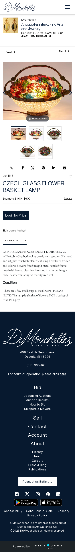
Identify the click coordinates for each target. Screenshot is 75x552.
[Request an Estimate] (37, 478)
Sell (37, 418)
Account (37, 435)
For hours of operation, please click (37, 374)
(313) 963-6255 (37, 365)
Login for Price (15, 215)
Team (37, 456)
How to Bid (38, 404)
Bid (37, 387)
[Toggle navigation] (67, 7)
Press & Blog (37, 465)
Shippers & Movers (37, 409)
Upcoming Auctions (38, 395)
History (37, 452)
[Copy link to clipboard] (11, 168)
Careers (37, 460)
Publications (37, 469)
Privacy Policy (37, 515)
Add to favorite (70, 176)
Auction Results (37, 400)
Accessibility (13, 511)
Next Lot (64, 51)
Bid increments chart (14, 230)
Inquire (68, 198)
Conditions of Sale (39, 511)
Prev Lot (10, 52)
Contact (37, 426)
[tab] (15, 242)
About (37, 443)
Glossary (62, 511)
